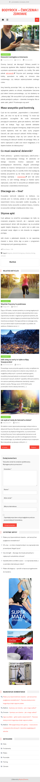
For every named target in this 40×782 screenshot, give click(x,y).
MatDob (18, 60)
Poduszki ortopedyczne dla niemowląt (35, 447)
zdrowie (3, 256)
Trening (5, 762)
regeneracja (21, 176)
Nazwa (6, 489)
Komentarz (8, 469)
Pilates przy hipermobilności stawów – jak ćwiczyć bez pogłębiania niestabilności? (20, 539)
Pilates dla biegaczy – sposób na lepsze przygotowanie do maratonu (20, 570)
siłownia (27, 253)
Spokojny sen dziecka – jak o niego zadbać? (22, 708)
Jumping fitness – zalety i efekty (7, 447)
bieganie (9, 253)
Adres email (8, 498)
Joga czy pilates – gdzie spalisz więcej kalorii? (17, 717)
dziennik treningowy (19, 253)
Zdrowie (5, 766)
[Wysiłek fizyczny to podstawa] (20, 286)
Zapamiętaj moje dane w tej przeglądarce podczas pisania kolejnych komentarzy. (19, 518)
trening (33, 253)
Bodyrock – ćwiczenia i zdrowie (20, 12)
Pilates (5, 753)
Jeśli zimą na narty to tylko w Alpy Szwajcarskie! (15, 360)
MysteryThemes (23, 779)
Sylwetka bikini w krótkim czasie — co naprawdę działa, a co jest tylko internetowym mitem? (20, 562)
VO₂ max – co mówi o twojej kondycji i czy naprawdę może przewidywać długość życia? (21, 546)
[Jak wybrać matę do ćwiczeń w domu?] (20, 402)
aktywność (10, 73)
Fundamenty (6, 54)
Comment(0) (28, 60)
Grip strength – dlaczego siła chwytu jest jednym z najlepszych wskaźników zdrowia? (18, 554)
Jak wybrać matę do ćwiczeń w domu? (16, 420)
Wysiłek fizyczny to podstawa (13, 304)
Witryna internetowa (10, 506)
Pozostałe (6, 757)
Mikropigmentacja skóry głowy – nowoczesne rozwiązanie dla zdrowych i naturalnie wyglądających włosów (20, 728)
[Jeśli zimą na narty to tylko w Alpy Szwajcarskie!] (20, 341)
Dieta (4, 744)
